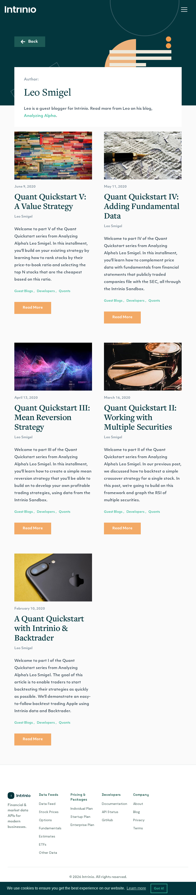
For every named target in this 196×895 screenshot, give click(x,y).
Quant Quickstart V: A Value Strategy (50, 201)
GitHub (107, 820)
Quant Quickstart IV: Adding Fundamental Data (142, 206)
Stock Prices (49, 812)
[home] (22, 10)
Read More (33, 308)
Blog (136, 812)
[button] (184, 9)
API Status (110, 812)
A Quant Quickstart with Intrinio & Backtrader (49, 628)
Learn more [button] (136, 888)
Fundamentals (50, 828)
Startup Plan (80, 816)
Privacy (139, 820)
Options (45, 820)
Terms (138, 828)
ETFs (42, 844)
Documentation (114, 804)
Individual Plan (82, 808)
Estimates (47, 836)
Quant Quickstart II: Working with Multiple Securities (140, 417)
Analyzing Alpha (40, 116)
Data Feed (47, 804)
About (138, 804)
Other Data (48, 852)
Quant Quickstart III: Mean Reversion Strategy (52, 417)
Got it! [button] (159, 888)
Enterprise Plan (82, 825)
